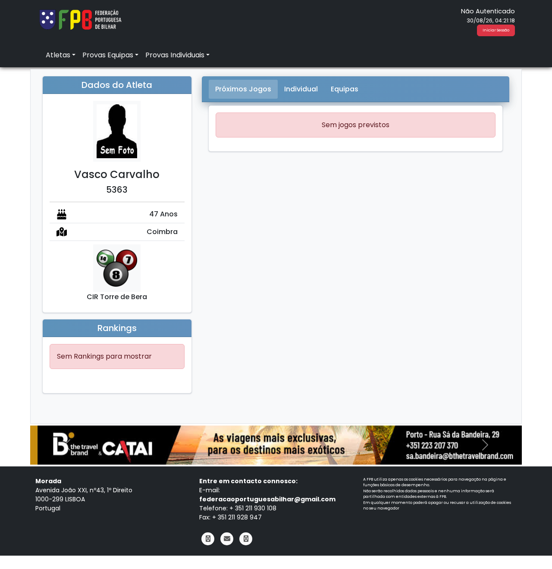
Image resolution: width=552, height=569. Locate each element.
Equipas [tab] (344, 89)
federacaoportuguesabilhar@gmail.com (267, 499)
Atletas (58, 55)
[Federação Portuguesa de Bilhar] (80, 19)
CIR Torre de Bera (117, 297)
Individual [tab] (301, 89)
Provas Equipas (107, 55)
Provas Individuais (174, 55)
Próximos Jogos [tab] (243, 89)
